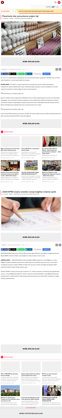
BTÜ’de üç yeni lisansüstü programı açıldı (49, 374)
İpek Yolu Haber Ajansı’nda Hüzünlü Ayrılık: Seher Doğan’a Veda (36, 11)
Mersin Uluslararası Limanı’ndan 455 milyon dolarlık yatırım (10, 149)
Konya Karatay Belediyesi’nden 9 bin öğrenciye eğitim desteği (30, 398)
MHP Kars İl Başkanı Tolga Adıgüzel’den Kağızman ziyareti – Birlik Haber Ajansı (51, 174)
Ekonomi (11, 18)
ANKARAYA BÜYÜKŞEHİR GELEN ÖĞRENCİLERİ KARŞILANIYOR (49, 399)
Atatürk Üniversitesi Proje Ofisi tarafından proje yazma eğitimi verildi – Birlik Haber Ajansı (10, 174)
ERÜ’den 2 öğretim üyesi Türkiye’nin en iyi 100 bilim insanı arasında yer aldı (10, 399)
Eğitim (11, 194)
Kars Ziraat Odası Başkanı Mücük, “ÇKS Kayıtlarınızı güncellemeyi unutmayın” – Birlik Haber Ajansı (51, 151)
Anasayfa (6, 18)
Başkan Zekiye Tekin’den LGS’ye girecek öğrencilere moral (30, 374)
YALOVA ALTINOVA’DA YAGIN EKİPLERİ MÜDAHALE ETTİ (30, 173)
